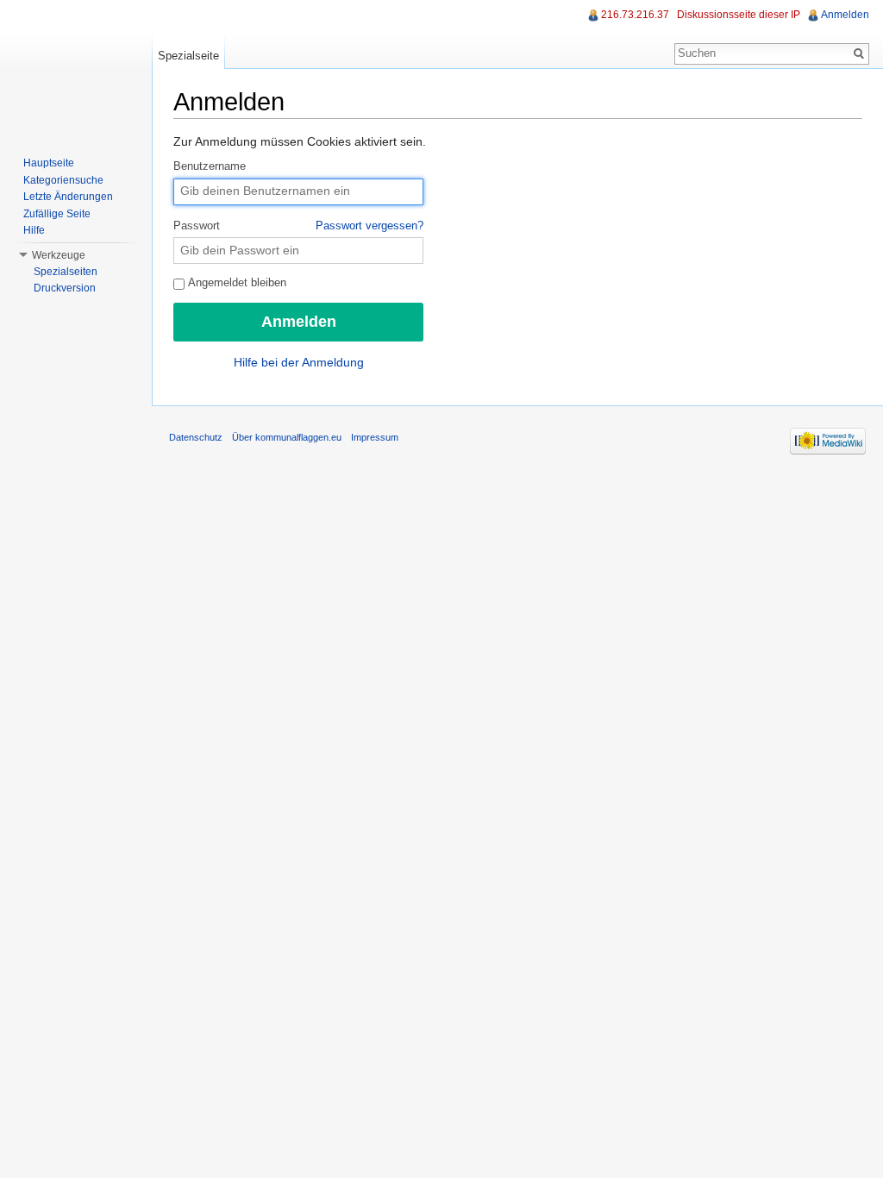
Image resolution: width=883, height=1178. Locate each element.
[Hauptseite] (76, 69)
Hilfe (34, 230)
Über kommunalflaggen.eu (286, 437)
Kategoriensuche (63, 180)
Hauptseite (48, 163)
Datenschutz (195, 437)
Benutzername (209, 166)
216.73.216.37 (635, 15)
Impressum (374, 437)
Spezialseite (188, 55)
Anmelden (845, 15)
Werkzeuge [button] (58, 255)
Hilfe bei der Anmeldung (299, 362)
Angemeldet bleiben (235, 283)
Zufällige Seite (57, 214)
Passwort (298, 226)
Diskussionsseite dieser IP (738, 15)
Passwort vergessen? (369, 226)
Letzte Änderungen (68, 197)
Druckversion (65, 288)
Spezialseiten (65, 272)
